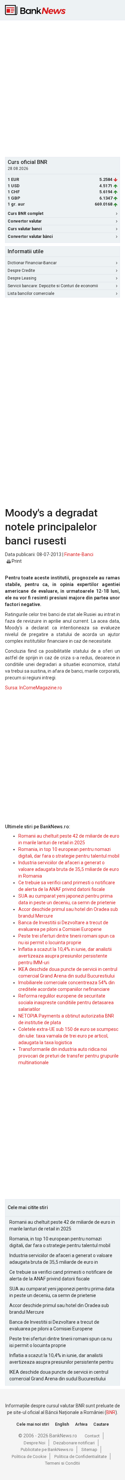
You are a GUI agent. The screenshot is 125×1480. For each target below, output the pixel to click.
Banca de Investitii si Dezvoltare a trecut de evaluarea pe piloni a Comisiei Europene (54, 1325)
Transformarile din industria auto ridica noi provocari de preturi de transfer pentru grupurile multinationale (68, 1056)
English (62, 1424)
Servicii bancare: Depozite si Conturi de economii (53, 286)
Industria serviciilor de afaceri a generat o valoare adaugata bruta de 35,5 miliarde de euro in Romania (68, 869)
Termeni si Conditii (62, 1463)
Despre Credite (21, 270)
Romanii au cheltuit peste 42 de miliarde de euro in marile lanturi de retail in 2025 (62, 1225)
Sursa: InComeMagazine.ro (33, 687)
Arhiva (81, 1424)
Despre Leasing (22, 278)
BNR (110, 1412)
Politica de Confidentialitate (80, 1456)
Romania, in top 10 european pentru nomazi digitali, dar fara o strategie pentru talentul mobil (59, 1242)
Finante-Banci (78, 554)
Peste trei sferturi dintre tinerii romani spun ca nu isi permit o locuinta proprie (60, 1342)
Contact (92, 1435)
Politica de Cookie (29, 1456)
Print (16, 561)
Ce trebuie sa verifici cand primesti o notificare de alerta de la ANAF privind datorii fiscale (60, 1275)
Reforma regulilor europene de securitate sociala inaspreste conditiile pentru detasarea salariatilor (66, 1002)
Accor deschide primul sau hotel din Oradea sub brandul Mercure (59, 1309)
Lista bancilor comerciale (31, 293)
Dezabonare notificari (74, 1442)
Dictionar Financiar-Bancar (32, 263)
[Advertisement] (62, 87)
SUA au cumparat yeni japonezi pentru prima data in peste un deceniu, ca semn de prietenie (61, 1292)
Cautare (101, 1424)
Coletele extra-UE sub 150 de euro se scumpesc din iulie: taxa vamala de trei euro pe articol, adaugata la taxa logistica (68, 1036)
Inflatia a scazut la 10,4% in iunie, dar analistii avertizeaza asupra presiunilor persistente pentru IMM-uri (65, 956)
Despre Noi (34, 1442)
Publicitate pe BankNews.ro (47, 1449)
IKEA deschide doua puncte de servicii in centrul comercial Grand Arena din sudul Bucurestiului (58, 1375)
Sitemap (89, 1449)
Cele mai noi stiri (32, 1424)
